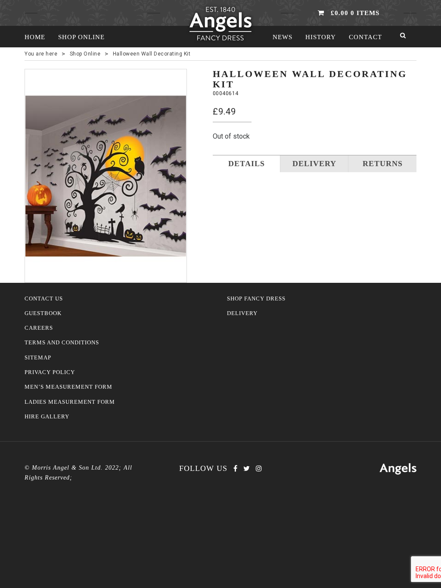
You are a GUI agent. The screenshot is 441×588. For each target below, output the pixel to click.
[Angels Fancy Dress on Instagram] (259, 468)
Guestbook (43, 313)
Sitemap (38, 358)
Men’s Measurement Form (68, 387)
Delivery (242, 313)
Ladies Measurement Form (70, 402)
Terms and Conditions (62, 343)
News (282, 37)
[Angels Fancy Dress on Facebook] (235, 468)
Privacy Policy (50, 372)
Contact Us (44, 299)
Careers (39, 328)
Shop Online (81, 37)
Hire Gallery (47, 417)
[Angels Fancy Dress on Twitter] (246, 468)
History (320, 37)
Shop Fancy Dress (256, 299)
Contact (365, 37)
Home (35, 37)
